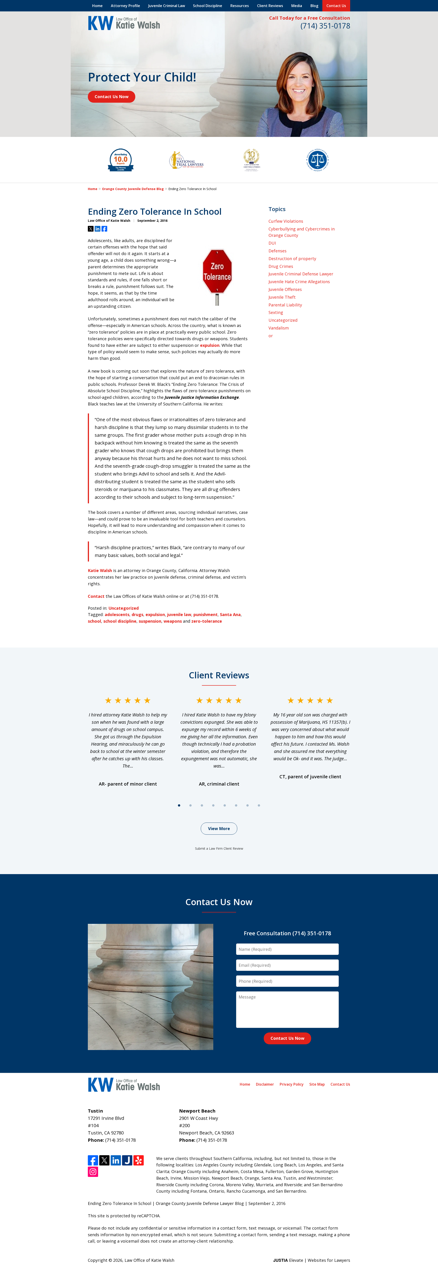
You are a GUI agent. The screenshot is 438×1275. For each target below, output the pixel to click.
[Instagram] (93, 1172)
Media (296, 5)
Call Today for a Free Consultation (309, 18)
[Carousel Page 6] (236, 805)
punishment (205, 614)
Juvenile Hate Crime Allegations (299, 281)
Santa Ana (230, 614)
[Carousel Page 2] (190, 805)
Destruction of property (292, 258)
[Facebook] (93, 1160)
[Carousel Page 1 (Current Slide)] (179, 805)
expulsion (209, 345)
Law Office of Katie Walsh (149, 1260)
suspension (150, 621)
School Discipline (207, 5)
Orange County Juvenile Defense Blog (133, 189)
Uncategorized (123, 608)
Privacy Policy (292, 1084)
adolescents (117, 614)
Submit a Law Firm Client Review (219, 848)
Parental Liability (285, 305)
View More (219, 828)
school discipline (119, 621)
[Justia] (127, 1160)
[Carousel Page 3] (202, 805)
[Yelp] (138, 1160)
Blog (314, 5)
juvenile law (179, 614)
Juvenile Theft (282, 297)
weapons (173, 621)
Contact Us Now (111, 96)
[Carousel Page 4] (213, 805)
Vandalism (279, 328)
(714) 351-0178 (325, 26)
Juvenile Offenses (285, 289)
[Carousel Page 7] (247, 805)
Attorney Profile (125, 5)
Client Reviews (270, 5)
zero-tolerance (206, 621)
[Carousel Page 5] (224, 805)
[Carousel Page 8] (259, 805)
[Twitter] (104, 1160)
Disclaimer (265, 1084)
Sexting (276, 312)
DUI (272, 243)
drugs (137, 614)
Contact (96, 596)
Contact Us (336, 5)
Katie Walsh (100, 570)
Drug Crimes (281, 266)
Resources (239, 5)
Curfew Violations (286, 221)
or (271, 335)
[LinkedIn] (116, 1160)
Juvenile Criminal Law (166, 5)
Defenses (278, 250)
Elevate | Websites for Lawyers (311, 1260)
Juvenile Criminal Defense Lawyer (301, 274)
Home (97, 5)
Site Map (317, 1084)
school (94, 621)
